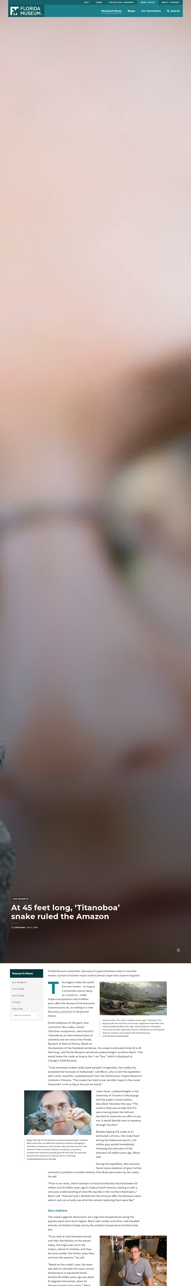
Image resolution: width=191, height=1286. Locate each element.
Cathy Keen (19, 927)
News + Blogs (148, 2)
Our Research (19, 982)
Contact (16, 1002)
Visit (86, 2)
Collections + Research (121, 2)
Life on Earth (21, 898)
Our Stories (18, 995)
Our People (18, 989)
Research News (111, 10)
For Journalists (151, 10)
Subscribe (17, 1009)
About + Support (170, 2)
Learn (99, 2)
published (66, 1011)
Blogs (131, 10)
